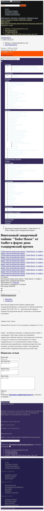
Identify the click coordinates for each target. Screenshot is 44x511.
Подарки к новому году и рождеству (26, 68)
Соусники (12, 123)
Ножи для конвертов (16, 177)
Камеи (11, 185)
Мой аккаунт (5, 22)
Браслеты (12, 199)
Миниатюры (13, 95)
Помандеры (13, 108)
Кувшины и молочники (17, 130)
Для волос (12, 187)
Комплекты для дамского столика (20, 214)
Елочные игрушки (15, 106)
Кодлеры (8, 79)
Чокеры (11, 205)
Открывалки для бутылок (18, 115)
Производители (10, 485)
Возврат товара (10, 476)
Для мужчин (9, 219)
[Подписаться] (1, 443)
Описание (8, 299)
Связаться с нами (11, 475)
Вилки (15, 146)
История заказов (16, 23)
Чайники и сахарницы (17, 137)
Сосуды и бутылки (15, 124)
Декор (7, 81)
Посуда (7, 110)
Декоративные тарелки (17, 82)
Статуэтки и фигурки (16, 84)
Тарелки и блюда (15, 139)
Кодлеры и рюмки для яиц (18, 112)
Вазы (11, 88)
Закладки (25, 23)
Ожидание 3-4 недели (8, 295)
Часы (11, 90)
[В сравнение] (4, 294)
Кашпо (11, 104)
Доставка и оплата (11, 11)
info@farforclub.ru (11, 30)
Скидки (7, 223)
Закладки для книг (15, 166)
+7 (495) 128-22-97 (11, 32)
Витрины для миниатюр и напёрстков (22, 208)
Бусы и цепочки (14, 203)
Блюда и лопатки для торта (18, 132)
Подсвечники (14, 92)
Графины (12, 157)
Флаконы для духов (16, 172)
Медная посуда (14, 156)
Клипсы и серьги (15, 194)
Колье (11, 196)
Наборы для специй (16, 152)
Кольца (11, 201)
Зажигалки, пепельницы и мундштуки (22, 170)
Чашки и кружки (15, 114)
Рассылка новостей (35, 23)
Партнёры (8, 489)
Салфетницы (13, 148)
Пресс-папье (13, 176)
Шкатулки (12, 86)
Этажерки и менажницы (17, 135)
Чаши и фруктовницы (16, 134)
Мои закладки (10, 503)
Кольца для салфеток (16, 174)
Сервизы (12, 128)
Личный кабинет (11, 499)
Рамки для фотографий (17, 93)
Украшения (9, 181)
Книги (11, 179)
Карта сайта (9, 478)
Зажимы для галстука (16, 192)
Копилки (12, 103)
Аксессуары (9, 163)
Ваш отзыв (4, 376)
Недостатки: (5, 368)
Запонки (12, 190)
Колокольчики (14, 99)
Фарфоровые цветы (16, 97)
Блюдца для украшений (17, 218)
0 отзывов (4, 277)
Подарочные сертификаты (14, 487)
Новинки (8, 221)
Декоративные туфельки (17, 101)
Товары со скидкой (11, 492)
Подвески (12, 197)
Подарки (8, 64)
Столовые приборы (16, 141)
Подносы (12, 126)
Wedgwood (8, 73)
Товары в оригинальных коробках (25, 66)
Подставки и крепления (17, 165)
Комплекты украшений (17, 183)
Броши (11, 188)
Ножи (15, 145)
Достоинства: (5, 361)
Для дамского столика (12, 212)
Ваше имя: (4, 357)
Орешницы (13, 121)
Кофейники (13, 119)
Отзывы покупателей (12, 14)
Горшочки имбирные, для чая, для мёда (22, 150)
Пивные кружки (14, 117)
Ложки (7, 161)
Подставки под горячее (17, 154)
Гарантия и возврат (11, 13)
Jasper (15, 75)
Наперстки (8, 207)
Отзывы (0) (9, 301)
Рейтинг (4, 391)
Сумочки (12, 168)
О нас (7, 9)
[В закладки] (1, 294)
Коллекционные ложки (21, 143)
